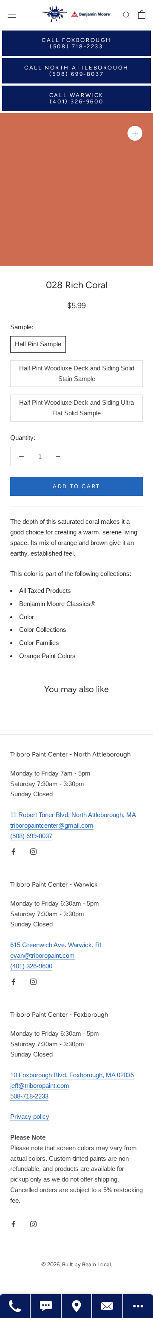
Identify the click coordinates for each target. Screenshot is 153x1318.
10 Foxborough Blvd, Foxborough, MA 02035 (72, 1075)
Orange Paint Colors (47, 655)
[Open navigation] (12, 14)
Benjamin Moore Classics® (57, 603)
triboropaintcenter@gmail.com (52, 825)
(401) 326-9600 (31, 966)
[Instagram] (33, 851)
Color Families (39, 642)
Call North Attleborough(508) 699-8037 (76, 70)
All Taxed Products (45, 590)
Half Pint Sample (38, 344)
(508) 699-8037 (31, 836)
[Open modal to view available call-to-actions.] (138, 1306)
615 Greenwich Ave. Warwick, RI (56, 944)
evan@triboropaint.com (42, 955)
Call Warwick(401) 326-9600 (76, 98)
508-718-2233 (29, 1096)
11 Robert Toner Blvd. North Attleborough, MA (73, 814)
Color (26, 616)
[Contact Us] (107, 1306)
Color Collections (42, 629)
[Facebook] (13, 851)
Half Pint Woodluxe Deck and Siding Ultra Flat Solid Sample (76, 408)
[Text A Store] (46, 1306)
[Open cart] (141, 14)
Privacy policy (29, 1116)
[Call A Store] (15, 1306)
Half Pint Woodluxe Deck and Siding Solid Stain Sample (76, 373)
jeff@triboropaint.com (39, 1085)
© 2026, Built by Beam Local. (76, 1264)
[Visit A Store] (77, 1306)
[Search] (126, 14)
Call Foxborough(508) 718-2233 (76, 43)
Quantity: (22, 437)
